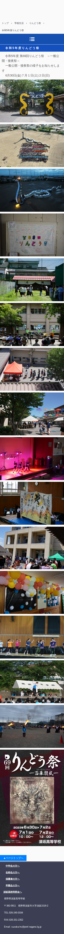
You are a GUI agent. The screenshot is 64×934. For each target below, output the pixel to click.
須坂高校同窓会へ (12, 892)
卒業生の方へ (13, 885)
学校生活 (19, 23)
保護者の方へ (13, 879)
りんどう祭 (35, 23)
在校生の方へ (13, 872)
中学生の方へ (13, 866)
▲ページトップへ (13, 857)
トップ (5, 23)
